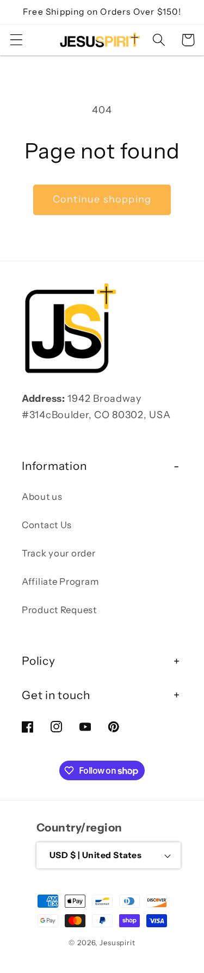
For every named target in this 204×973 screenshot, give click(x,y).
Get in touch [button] (56, 695)
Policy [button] (38, 661)
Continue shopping (102, 199)
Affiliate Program (60, 581)
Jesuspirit (117, 942)
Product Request (59, 609)
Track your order (59, 553)
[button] (16, 40)
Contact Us (47, 524)
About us (42, 496)
